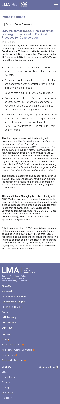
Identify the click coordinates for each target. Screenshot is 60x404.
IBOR (4, 339)
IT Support (7, 398)
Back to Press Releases (19, 24)
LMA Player (7, 328)
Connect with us (47, 367)
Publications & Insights (13, 302)
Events (5, 312)
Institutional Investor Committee (17, 350)
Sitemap (6, 387)
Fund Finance (8, 355)
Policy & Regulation (12, 307)
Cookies (6, 382)
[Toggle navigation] (56, 5)
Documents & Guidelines (14, 296)
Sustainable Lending (11, 345)
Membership (8, 291)
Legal (4, 372)
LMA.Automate (9, 323)
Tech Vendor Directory (12, 360)
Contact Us (7, 393)
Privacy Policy (8, 377)
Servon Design (23, 280)
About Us (6, 286)
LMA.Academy (9, 317)
